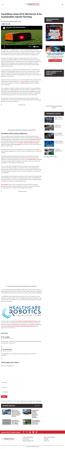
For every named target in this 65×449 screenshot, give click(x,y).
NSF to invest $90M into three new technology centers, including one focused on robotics (16, 413)
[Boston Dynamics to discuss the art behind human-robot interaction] (49, 144)
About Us (37, 446)
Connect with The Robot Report (11, 432)
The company (4, 184)
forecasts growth (16, 144)
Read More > (38, 405)
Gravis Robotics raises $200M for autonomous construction (36, 422)
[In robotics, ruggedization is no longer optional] (49, 152)
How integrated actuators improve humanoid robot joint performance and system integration (59, 134)
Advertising (33, 446)
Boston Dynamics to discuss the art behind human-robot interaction (59, 142)
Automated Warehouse (28, 437)
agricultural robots (35, 139)
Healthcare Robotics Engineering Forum (28, 321)
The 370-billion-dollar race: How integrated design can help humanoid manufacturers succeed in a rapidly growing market (59, 118)
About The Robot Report (49, 437)
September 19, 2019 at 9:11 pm (9, 338)
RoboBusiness (26, 439)
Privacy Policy (29, 446)
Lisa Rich (7, 337)
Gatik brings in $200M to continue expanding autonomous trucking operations (35, 414)
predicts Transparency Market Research (29, 142)
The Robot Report (32, 4)
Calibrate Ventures (25, 83)
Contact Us (46, 440)
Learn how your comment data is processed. (31, 401)
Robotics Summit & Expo (28, 440)
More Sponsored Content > (51, 156)
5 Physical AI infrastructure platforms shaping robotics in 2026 (59, 126)
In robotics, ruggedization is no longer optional (59, 150)
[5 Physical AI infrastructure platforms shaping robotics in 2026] (49, 128)
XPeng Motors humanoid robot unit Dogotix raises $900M (15, 422)
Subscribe (46, 439)
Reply (2, 346)
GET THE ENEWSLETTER (55, 60)
